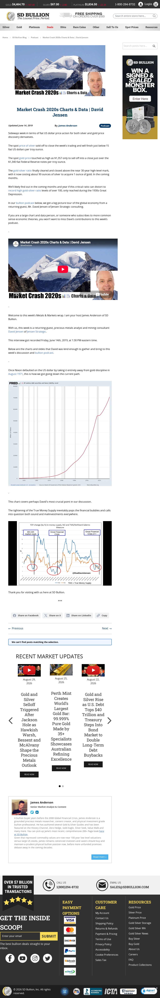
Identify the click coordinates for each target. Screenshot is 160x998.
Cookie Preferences (106, 955)
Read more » (99, 857)
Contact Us (101, 918)
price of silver (27, 146)
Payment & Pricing (106, 934)
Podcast (34, 37)
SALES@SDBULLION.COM (129, 887)
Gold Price (135, 907)
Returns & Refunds (106, 928)
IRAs (63, 27)
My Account (102, 913)
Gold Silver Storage (140, 923)
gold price (25, 158)
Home (5, 37)
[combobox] (140, 46)
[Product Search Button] (154, 15)
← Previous (15, 628)
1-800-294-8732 (125, 4)
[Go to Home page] (28, 16)
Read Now (29, 774)
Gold (19, 27)
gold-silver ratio (22, 170)
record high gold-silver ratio (24, 190)
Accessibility (102, 949)
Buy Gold (134, 944)
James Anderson (67, 125)
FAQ (131, 960)
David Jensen (15, 331)
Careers (133, 954)
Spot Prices (131, 27)
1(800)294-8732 (68, 887)
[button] (149, 991)
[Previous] (11, 721)
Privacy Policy (103, 944)
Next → (107, 628)
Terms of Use (103, 939)
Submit (49, 936)
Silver (6, 27)
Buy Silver (134, 939)
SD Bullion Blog (19, 37)
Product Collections (140, 965)
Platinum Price (137, 918)
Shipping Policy (104, 923)
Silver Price (135, 912)
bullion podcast (25, 203)
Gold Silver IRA (137, 928)
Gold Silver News (138, 933)
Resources (151, 27)
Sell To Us (112, 27)
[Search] (154, 46)
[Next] (109, 721)
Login (148, 4)
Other (96, 27)
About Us (134, 949)
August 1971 (15, 374)
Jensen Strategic (36, 331)
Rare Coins (79, 27)
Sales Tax (100, 960)
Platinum (34, 27)
